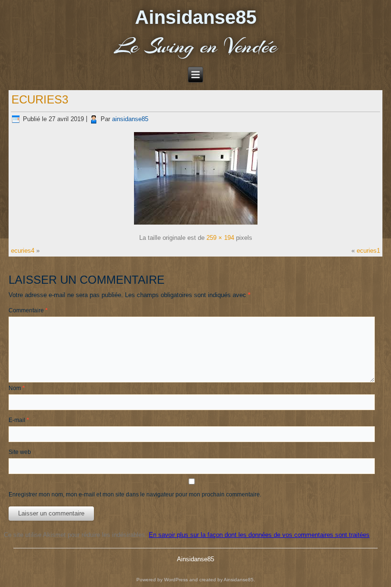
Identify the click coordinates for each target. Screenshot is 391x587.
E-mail (19, 420)
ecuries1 (368, 250)
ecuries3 (39, 99)
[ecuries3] (196, 224)
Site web (20, 452)
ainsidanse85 (130, 119)
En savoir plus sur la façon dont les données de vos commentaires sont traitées (259, 534)
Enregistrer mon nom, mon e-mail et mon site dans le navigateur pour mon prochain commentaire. (135, 494)
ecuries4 (22, 250)
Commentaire (28, 310)
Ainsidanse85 (196, 17)
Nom (17, 388)
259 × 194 (220, 237)
